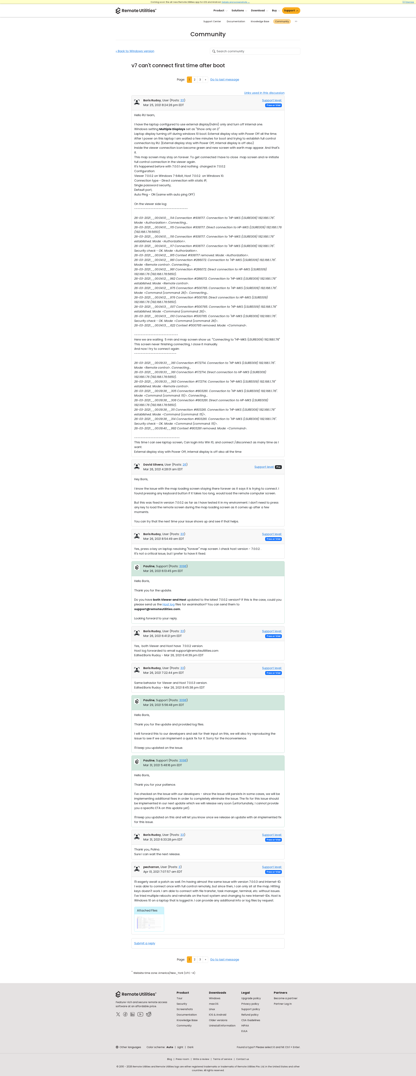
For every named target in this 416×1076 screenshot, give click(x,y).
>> (296, 21)
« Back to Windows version (135, 51)
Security (182, 1004)
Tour (179, 998)
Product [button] (219, 10)
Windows (214, 998)
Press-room (182, 1059)
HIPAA (245, 1025)
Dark (190, 1047)
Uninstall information (222, 1025)
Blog (169, 1059)
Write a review (201, 1059)
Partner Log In (283, 1004)
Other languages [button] (130, 1047)
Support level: (272, 100)
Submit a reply (144, 943)
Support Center (212, 21)
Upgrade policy (251, 998)
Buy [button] (274, 10)
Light (180, 1047)
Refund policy (250, 1015)
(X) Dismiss (408, 2)
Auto (169, 1047)
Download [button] (258, 10)
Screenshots (185, 1009)
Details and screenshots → (236, 2)
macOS (213, 1004)
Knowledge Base (260, 21)
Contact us (242, 1059)
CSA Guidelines (250, 1020)
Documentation (236, 21)
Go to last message (224, 79)
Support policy (250, 1009)
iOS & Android (217, 1015)
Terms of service (222, 1059)
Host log (168, 604)
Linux (212, 1009)
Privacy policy (250, 1004)
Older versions (218, 1020)
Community (282, 21)
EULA (244, 1031)
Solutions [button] (238, 10)
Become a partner (286, 998)
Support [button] (289, 10)
